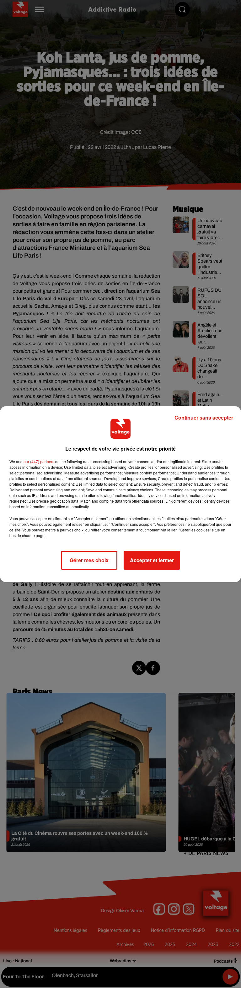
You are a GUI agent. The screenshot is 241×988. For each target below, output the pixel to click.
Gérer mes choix (89, 560)
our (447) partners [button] (39, 461)
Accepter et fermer (152, 560)
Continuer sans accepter (203, 417)
